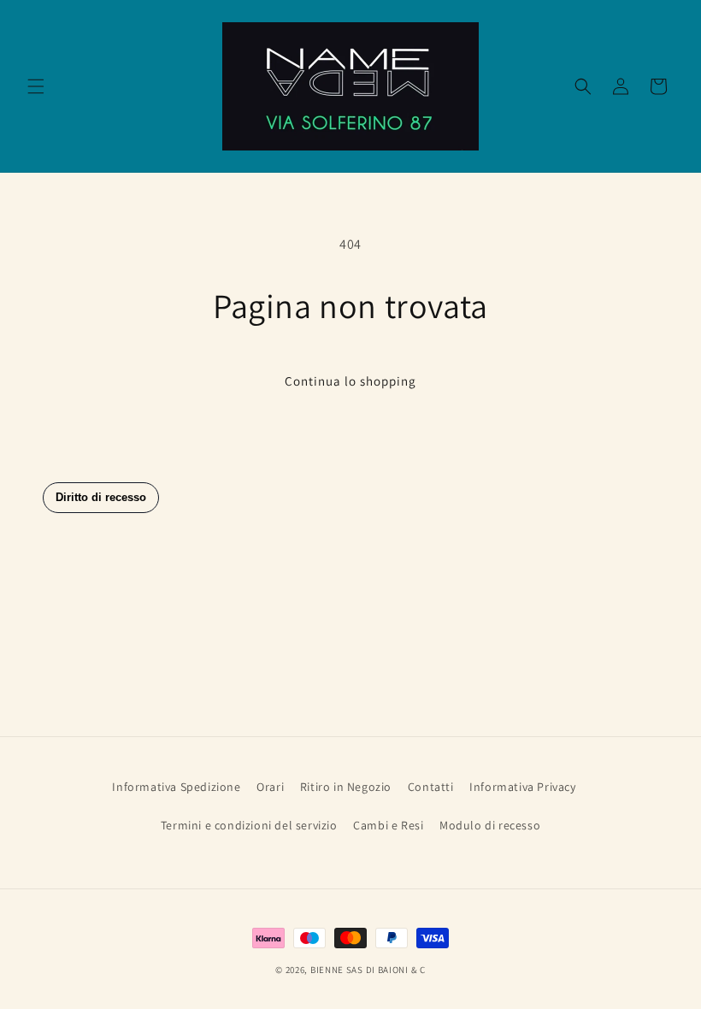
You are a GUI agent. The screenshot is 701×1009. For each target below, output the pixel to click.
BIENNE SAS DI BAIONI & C (368, 970)
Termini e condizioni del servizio (249, 825)
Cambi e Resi (388, 825)
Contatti (431, 786)
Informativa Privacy (522, 786)
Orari (270, 786)
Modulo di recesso (489, 825)
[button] (36, 86)
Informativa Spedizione (176, 786)
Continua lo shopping (350, 381)
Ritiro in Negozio (346, 786)
